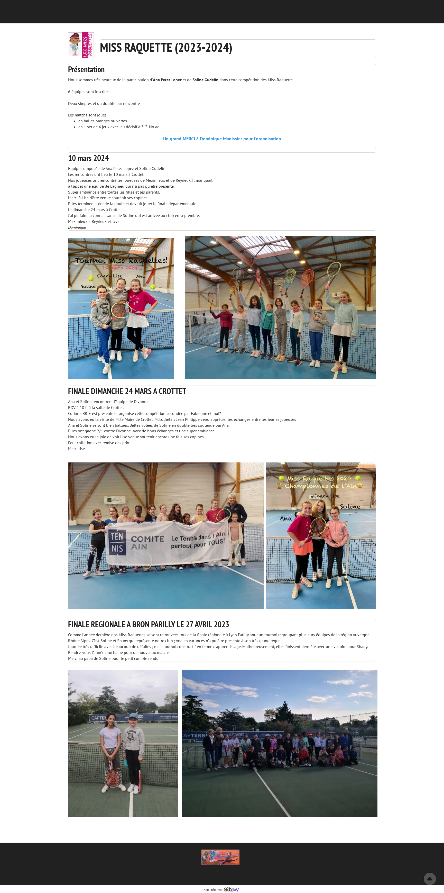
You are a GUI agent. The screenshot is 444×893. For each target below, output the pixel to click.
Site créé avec (213, 890)
